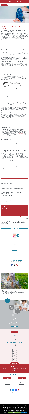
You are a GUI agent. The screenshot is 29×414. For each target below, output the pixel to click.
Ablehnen (5, 412)
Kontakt (14, 398)
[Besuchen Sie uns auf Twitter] (13, 390)
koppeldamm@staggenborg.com (21, 386)
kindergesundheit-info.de (19, 133)
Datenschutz (14, 395)
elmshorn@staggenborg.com (7, 386)
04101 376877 (15, 337)
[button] (28, 241)
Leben (2, 290)
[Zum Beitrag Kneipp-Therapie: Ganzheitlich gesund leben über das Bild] (14, 281)
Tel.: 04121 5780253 (21, 384)
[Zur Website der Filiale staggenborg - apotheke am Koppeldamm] (22, 378)
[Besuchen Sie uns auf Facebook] (10, 390)
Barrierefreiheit (14, 397)
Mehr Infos (24, 412)
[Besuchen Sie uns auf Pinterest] (19, 390)
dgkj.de (15, 59)
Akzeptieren (14, 412)
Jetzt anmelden (14, 326)
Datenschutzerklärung (14, 411)
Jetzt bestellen (14, 250)
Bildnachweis (14, 400)
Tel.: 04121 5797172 (7, 384)
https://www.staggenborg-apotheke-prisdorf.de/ (15, 340)
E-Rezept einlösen (10, 1)
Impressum (14, 394)
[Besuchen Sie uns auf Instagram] (16, 390)
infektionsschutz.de (17, 145)
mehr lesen (14, 369)
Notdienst (18, 1)
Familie (2, 24)
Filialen (21, 1)
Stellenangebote (14, 392)
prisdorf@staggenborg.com (15, 339)
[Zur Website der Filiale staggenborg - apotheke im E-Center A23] (7, 378)
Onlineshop (14, 1)
